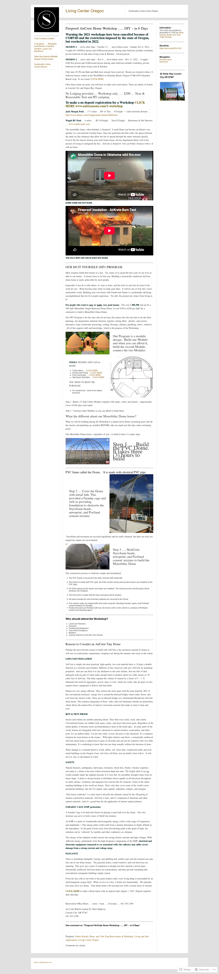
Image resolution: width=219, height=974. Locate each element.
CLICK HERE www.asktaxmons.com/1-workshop (105, 104)
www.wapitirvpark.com (79, 123)
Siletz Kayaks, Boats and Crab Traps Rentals (172, 34)
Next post (164, 62)
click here (73, 891)
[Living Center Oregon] (46, 31)
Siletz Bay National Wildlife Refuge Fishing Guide (46, 57)
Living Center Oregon (85, 10)
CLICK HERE (97, 78)
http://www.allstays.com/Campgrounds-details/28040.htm (92, 114)
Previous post (165, 59)
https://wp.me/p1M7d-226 (170, 48)
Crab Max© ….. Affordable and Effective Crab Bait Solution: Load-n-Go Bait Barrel (45, 48)
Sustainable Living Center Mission (42, 65)
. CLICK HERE (95, 373)
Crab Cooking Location (44, 38)
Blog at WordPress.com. (43, 962)
